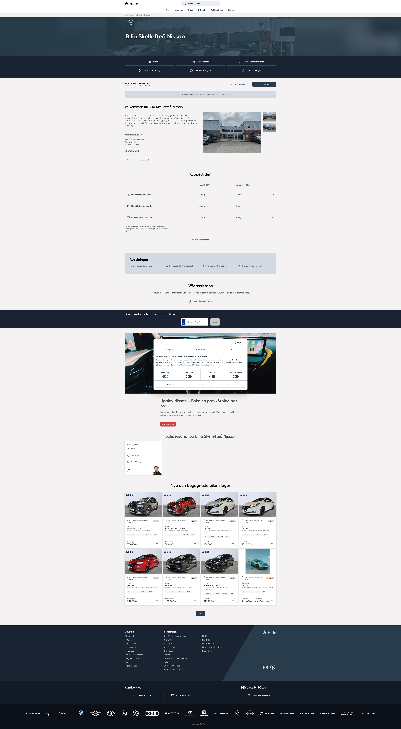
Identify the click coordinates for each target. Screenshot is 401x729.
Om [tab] (231, 350)
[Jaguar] (368, 714)
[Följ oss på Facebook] (272, 667)
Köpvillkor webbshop (134, 655)
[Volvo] (33, 714)
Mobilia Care (208, 643)
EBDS (204, 636)
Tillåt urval (200, 385)
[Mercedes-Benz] (124, 714)
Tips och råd (130, 643)
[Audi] (152, 714)
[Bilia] (131, 3)
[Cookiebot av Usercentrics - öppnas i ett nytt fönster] (236, 343)
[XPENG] (221, 714)
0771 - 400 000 (239, 84)
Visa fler (200, 613)
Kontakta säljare (203, 70)
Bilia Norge (168, 651)
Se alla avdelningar (200, 240)
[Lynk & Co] (65, 714)
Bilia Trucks (207, 651)
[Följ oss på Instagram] (265, 667)
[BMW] (81, 714)
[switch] (189, 376)
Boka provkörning (152, 70)
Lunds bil (206, 640)
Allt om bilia (130, 636)
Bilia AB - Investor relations (175, 636)
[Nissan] (250, 714)
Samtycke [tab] (169, 350)
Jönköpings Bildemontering (175, 658)
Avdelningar (203, 62)
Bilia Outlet (168, 640)
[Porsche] (287, 714)
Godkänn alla (230, 385)
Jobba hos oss (131, 651)
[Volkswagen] (136, 714)
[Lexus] (267, 714)
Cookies (128, 662)
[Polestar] (49, 714)
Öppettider (153, 62)
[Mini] (95, 714)
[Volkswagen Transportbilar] (237, 714)
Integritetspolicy (132, 658)
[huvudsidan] (269, 632)
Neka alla (170, 385)
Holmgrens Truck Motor (213, 647)
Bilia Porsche (169, 647)
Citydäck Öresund (172, 666)
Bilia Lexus (168, 643)
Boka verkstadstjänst (254, 62)
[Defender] (327, 714)
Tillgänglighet (131, 666)
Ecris (166, 662)
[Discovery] (348, 714)
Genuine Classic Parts (173, 669)
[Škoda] (172, 714)
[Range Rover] (307, 714)
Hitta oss (129, 640)
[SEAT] (204, 714)
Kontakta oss (264, 84)
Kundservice (130, 647)
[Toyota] (111, 714)
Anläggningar (129, 15)
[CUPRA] (189, 714)
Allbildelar (168, 655)
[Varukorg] (274, 3)
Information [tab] (200, 350)
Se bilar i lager (254, 70)
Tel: (132, 150)
